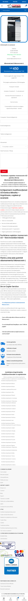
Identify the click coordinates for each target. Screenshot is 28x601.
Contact (2, 490)
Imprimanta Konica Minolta (6, 583)
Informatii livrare (4, 477)
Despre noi (3, 488)
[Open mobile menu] (2, 5)
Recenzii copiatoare (5, 589)
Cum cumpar (3, 472)
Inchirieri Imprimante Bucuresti (7, 512)
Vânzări (15, 1)
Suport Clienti (4, 485)
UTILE (1, 509)
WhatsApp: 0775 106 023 (14, 54)
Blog (1, 493)
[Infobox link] (14, 350)
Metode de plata (4, 474)
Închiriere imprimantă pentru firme (8, 528)
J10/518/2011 (3, 538)
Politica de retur (4, 480)
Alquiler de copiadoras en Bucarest (8, 517)
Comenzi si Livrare (5, 469)
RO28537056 (3, 536)
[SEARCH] (25, 10)
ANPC (1, 504)
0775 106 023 (14, 52)
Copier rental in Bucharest (6, 514)
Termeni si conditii (4, 498)
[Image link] (11, 565)
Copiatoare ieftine (4, 525)
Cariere (2, 522)
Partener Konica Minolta (8, 581)
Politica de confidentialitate (7, 501)
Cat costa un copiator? (5, 530)
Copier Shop (3, 520)
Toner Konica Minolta (5, 586)
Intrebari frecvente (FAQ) (6, 506)
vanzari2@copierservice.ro (14, 58)
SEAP (1, 482)
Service (24, 1)
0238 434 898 (14, 50)
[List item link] (14, 380)
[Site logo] (14, 5)
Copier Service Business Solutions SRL (11, 533)
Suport (2, 496)
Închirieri (5, 1)
